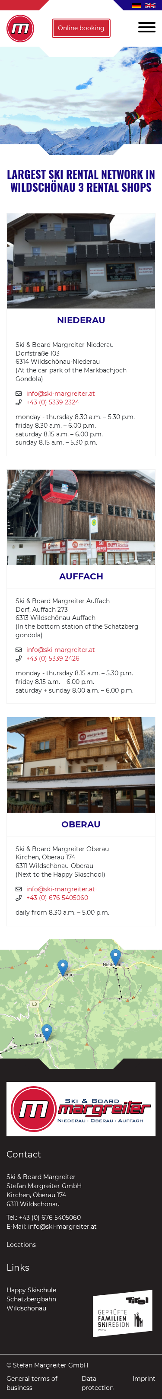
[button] (144, 28)
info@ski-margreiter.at (60, 393)
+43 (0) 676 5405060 (57, 898)
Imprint (144, 1379)
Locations (21, 1245)
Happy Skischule (31, 1290)
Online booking (81, 28)
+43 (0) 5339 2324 (52, 402)
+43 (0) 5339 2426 (52, 658)
